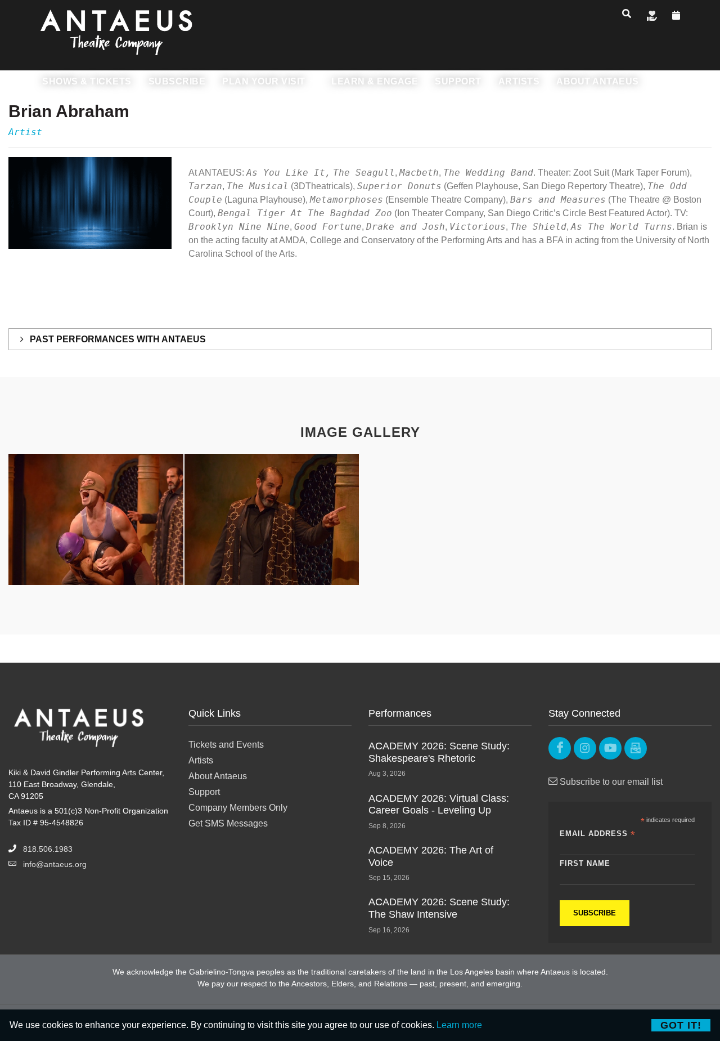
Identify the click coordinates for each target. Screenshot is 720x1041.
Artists (200, 760)
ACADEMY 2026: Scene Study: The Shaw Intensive (439, 908)
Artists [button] (519, 81)
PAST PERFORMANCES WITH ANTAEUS (117, 339)
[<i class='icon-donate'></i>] (652, 15)
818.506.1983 (48, 849)
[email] (635, 748)
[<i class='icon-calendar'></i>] (676, 15)
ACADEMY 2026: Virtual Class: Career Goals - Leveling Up (438, 804)
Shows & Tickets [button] (87, 81)
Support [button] (458, 81)
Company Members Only (237, 807)
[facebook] (559, 748)
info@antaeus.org (55, 864)
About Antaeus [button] (597, 81)
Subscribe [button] (177, 81)
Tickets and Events (226, 744)
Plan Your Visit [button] (265, 81)
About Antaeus (217, 776)
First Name (585, 863)
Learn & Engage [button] (374, 81)
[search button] (626, 13)
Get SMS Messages (228, 823)
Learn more (459, 1025)
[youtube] (610, 748)
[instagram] (585, 748)
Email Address (598, 834)
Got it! (680, 1025)
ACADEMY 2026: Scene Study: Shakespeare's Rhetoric (439, 752)
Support (204, 792)
